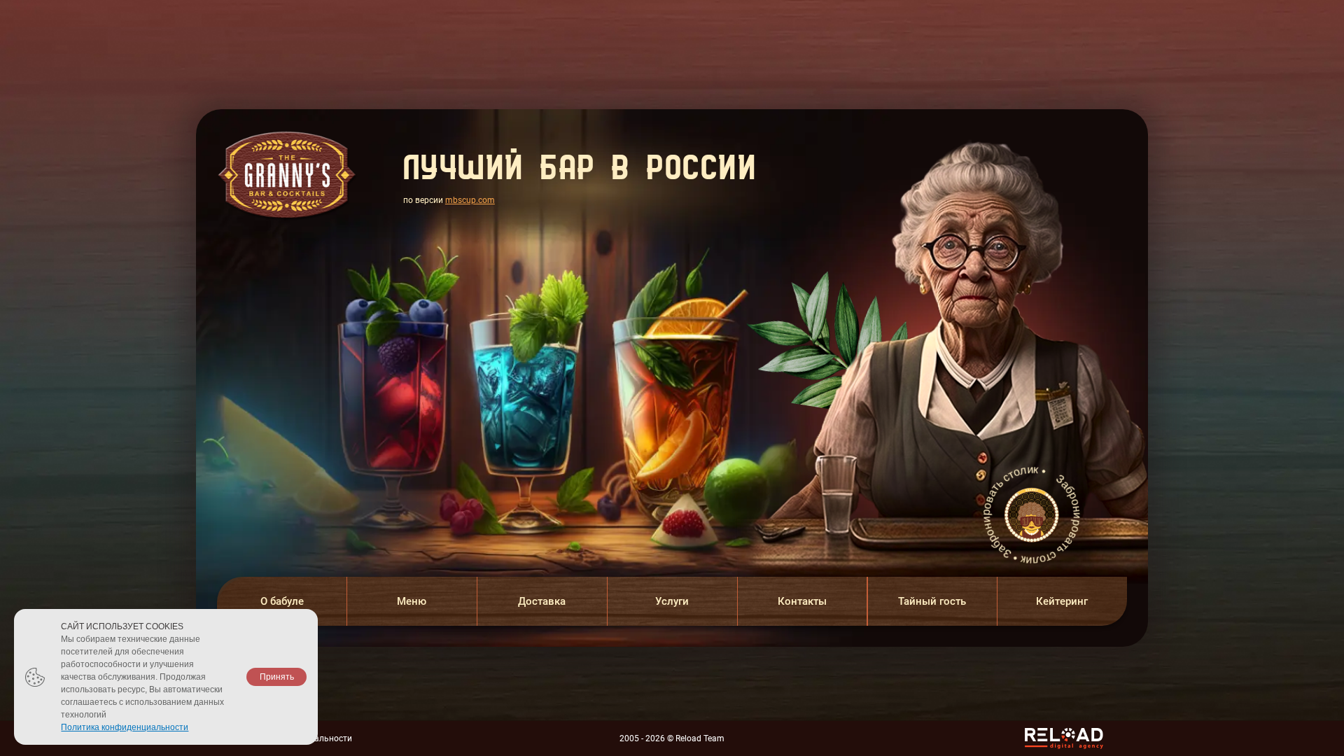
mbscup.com (470, 200)
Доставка (542, 601)
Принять (277, 677)
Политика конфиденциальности (124, 727)
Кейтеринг (1062, 601)
